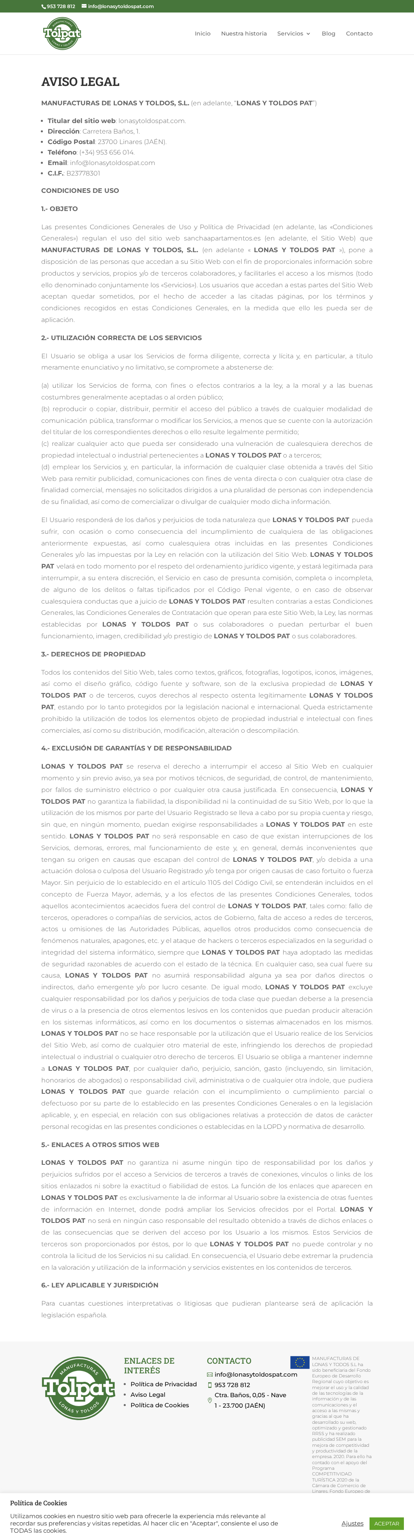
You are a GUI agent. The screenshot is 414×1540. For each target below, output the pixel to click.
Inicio (203, 34)
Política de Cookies (160, 1405)
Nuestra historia (244, 34)
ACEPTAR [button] (386, 1523)
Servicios (290, 34)
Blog (329, 34)
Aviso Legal (148, 1394)
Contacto (359, 34)
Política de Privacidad (164, 1384)
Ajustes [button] (352, 1523)
